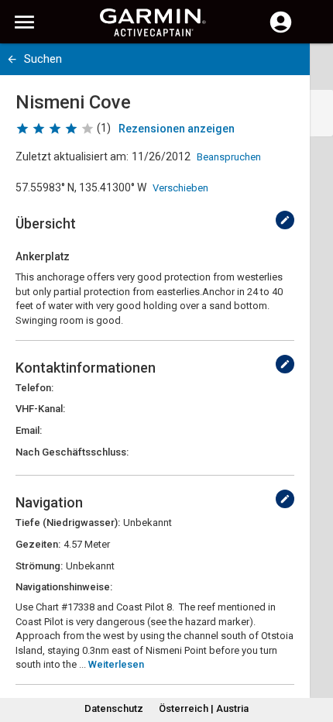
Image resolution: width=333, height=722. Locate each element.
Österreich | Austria (204, 708)
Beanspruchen (229, 157)
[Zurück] (12, 59)
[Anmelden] (281, 31)
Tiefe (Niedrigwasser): (67, 522)
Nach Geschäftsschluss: (72, 452)
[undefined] (285, 220)
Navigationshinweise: (63, 587)
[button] (313, 651)
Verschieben (180, 188)
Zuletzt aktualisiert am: (72, 156)
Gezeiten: (37, 544)
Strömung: (39, 566)
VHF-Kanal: (40, 408)
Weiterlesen (116, 664)
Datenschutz (113, 708)
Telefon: (34, 388)
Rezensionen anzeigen (176, 128)
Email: (28, 430)
